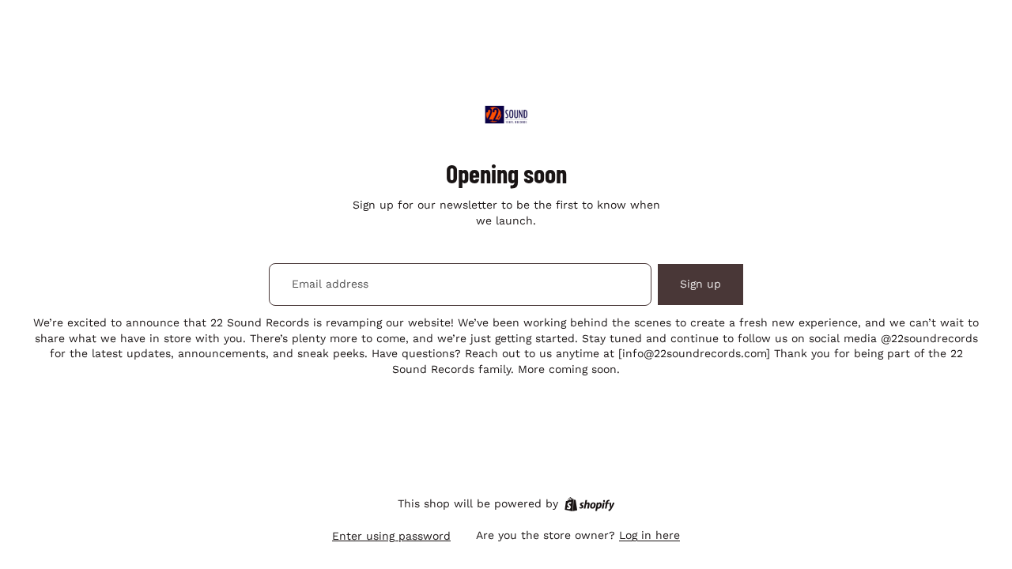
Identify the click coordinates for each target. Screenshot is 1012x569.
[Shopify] (589, 504)
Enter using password (391, 535)
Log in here (649, 535)
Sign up (700, 283)
